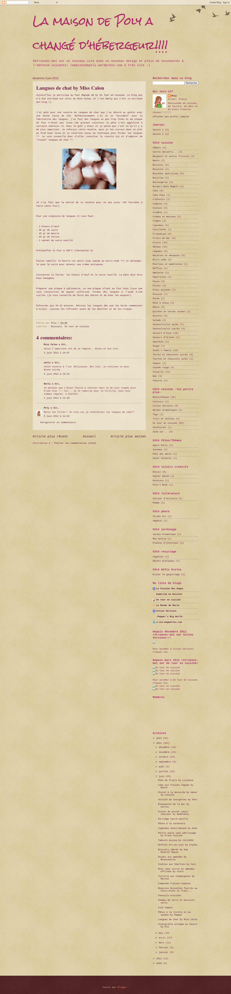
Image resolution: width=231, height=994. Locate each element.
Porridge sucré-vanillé (173, 819)
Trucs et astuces (163, 419)
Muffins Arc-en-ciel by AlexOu (177, 845)
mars (162, 942)
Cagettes (158, 556)
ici (118, 136)
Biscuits (56, 326)
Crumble (157, 212)
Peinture (158, 480)
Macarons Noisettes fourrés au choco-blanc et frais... (177, 889)
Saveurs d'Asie (162, 333)
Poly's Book (160, 485)
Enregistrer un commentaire (58, 422)
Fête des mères (162, 454)
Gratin (157, 242)
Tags (155, 414)
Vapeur (157, 363)
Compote (157, 204)
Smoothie (158, 342)
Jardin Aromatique (164, 534)
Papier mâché (161, 476)
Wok (155, 376)
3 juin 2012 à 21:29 (57, 398)
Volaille (158, 372)
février (164, 947)
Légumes (157, 251)
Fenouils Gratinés (169, 895)
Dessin (157, 472)
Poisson (157, 294)
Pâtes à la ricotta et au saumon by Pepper (174, 913)
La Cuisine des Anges (169, 588)
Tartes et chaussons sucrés (170, 354)
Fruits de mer (161, 238)
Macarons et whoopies (166, 255)
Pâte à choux (161, 303)
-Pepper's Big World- (169, 616)
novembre (165, 752)
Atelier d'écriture (165, 498)
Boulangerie (160, 182)
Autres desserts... (165, 152)
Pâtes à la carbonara (171, 823)
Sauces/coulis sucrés (166, 328)
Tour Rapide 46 (84, 95)
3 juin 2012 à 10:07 (57, 353)
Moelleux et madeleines (167, 264)
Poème (156, 503)
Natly (109, 98)
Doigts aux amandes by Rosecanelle (172, 858)
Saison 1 (158, 129)
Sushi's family (162, 350)
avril (163, 938)
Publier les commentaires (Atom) (75, 443)
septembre (165, 762)
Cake (155, 191)
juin (162, 776)
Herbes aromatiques (165, 410)
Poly (46, 408)
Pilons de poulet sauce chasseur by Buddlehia (173, 813)
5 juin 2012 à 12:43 (57, 416)
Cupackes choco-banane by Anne (177, 828)
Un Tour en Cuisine (112, 95)
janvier (164, 952)
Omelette (158, 273)
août (162, 767)
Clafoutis (159, 199)
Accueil (89, 436)
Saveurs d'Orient (163, 337)
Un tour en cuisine (77, 326)
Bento (156, 160)
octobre (164, 757)
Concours (158, 401)
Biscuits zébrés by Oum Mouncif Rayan (173, 850)
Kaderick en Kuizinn (169, 594)
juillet (164, 771)
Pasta (156, 281)
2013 (159, 738)
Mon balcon (159, 539)
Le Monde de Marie (167, 605)
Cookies (157, 208)
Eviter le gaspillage (166, 574)
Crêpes (157, 221)
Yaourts (157, 380)
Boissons (158, 169)
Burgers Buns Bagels (165, 186)
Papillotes (159, 277)
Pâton (156, 307)
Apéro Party (160, 445)
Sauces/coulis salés (165, 324)
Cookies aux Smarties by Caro (177, 864)
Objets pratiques (163, 561)
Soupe (156, 346)
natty (47, 362)
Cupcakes (158, 225)
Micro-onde (159, 260)
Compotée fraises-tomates (174, 883)
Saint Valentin (162, 458)
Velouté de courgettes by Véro (177, 799)
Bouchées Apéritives (165, 173)
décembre (165, 747)
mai (161, 933)
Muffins (157, 268)
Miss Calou (84, 98)
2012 (159, 743)
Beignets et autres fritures (171, 156)
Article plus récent (50, 436)
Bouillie (158, 178)
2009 (159, 963)
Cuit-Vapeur (165, 907)
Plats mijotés (161, 290)
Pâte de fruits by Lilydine (175, 780)
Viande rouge (161, 367)
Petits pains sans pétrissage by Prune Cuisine (177, 834)
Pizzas (157, 285)
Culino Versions (163, 406)
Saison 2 (158, 134)
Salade (157, 320)
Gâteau (157, 247)
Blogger (122, 987)
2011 (159, 958)
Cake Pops (159, 195)
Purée (156, 298)
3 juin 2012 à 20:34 (57, 374)
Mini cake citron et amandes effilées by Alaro (176, 870)
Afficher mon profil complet (171, 116)
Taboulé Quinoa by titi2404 (175, 840)
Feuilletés (159, 229)
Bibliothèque (161, 397)
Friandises (159, 234)
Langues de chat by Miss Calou (177, 919)
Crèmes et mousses (164, 216)
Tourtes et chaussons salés (170, 359)
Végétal (157, 521)
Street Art (159, 516)
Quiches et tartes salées (169, 311)
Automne (157, 449)
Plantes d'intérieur (165, 543)
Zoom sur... (160, 432)
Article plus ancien (128, 436)
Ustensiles (159, 427)
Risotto (157, 316)
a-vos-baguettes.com (169, 622)
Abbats (157, 147)
